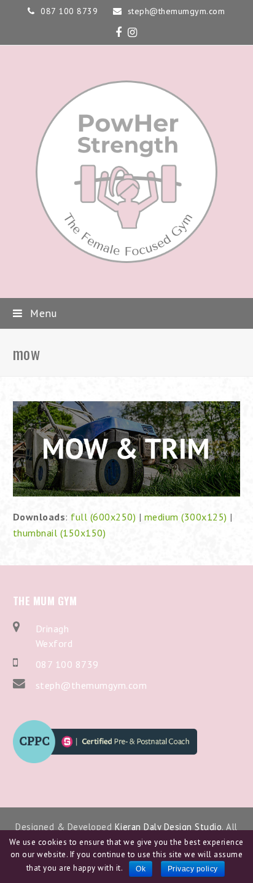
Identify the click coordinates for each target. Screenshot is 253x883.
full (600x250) (103, 517)
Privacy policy (193, 869)
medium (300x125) (185, 517)
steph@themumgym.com (91, 685)
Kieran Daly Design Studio (168, 827)
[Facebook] (118, 33)
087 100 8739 (67, 664)
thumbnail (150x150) (59, 533)
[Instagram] (133, 33)
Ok (141, 869)
